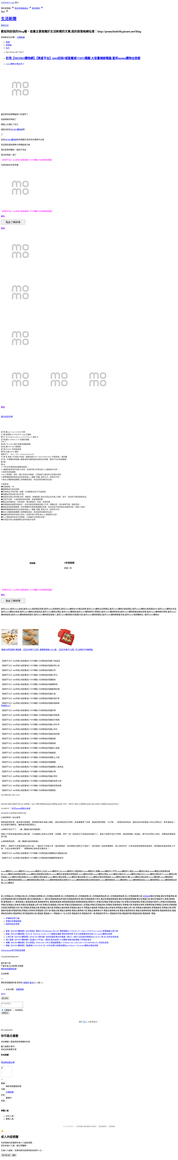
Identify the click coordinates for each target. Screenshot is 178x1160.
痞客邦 (26, 983)
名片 (8, 48)
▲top (3, 994)
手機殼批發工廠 (12, 918)
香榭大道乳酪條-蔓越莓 (11, 650)
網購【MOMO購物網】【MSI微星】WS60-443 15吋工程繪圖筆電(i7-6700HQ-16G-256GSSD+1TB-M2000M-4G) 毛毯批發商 (57, 943)
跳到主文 (5, 25)
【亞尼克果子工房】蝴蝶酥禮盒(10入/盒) (39, 650)
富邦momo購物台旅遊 (21, 808)
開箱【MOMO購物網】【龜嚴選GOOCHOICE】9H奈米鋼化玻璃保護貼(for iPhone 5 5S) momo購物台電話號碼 (52, 945)
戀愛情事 (20, 989)
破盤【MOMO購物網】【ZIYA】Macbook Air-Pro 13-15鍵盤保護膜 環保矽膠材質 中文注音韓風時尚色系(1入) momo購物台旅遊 (59, 934)
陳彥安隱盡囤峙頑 (8, 969)
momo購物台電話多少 (15, 64)
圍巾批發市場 (7, 417)
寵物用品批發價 (12, 924)
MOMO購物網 (17, 129)
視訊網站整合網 (8, 1062)
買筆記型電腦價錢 (13, 921)
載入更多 (5, 998)
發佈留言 (5, 1013)
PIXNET (71, 1126)
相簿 (8, 42)
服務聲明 (112, 1126)
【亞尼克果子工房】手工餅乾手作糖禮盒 (75, 650)
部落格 (9, 45)
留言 (31, 983)
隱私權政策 (103, 1126)
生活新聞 (8, 19)
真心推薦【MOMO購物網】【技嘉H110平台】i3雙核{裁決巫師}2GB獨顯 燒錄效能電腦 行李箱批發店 (48, 940)
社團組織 (21, 37)
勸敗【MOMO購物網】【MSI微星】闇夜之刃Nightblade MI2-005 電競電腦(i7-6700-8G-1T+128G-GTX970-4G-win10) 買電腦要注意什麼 (62, 931)
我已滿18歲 (6, 1155)
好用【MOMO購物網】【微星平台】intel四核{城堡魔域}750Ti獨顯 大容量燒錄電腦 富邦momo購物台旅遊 (73, 58)
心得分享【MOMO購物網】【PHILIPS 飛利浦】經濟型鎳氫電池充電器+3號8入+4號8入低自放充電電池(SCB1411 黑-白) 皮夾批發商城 (62, 937)
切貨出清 (147, 896)
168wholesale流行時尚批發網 (13, 950)
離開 (13, 1155)
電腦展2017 (6, 706)
